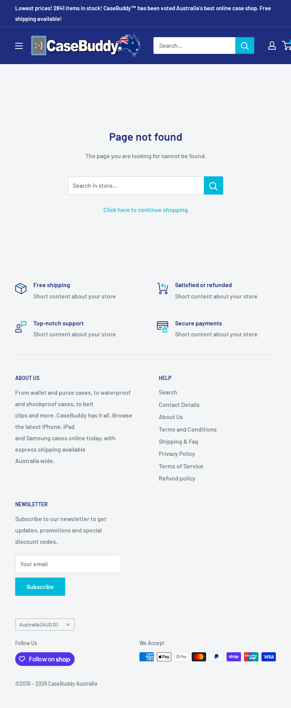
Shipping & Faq (178, 441)
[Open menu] (19, 46)
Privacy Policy (177, 453)
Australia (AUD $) (38, 624)
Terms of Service (181, 465)
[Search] (244, 45)
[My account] (272, 45)
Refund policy (177, 478)
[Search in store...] (213, 185)
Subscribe (40, 586)
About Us (171, 416)
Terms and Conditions (188, 429)
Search (168, 392)
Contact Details (179, 404)
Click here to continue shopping (145, 209)
